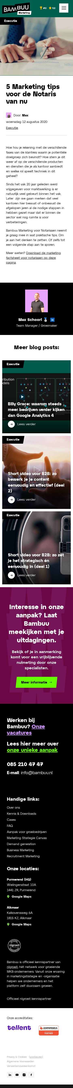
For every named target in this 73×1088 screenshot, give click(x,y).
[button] (63, 8)
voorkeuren (36, 1057)
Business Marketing (20, 850)
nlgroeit (12, 967)
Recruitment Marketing (23, 856)
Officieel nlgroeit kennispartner (29, 998)
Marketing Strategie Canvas (27, 838)
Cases (11, 819)
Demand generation (21, 844)
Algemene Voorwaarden (20, 1061)
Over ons (13, 807)
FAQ (10, 825)
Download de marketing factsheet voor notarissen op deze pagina (33, 258)
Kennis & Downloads (21, 813)
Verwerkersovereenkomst (21, 1066)
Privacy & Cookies (17, 1057)
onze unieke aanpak (32, 750)
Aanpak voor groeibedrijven (27, 832)
